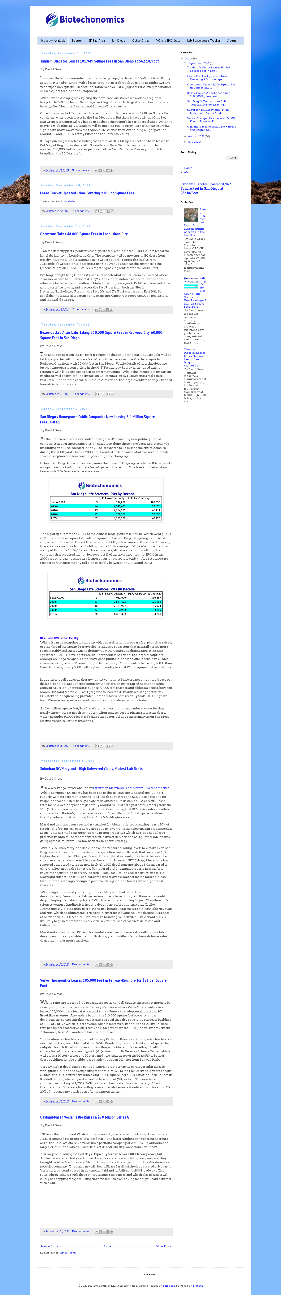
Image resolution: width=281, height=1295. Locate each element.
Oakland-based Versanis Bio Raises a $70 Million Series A (84, 1117)
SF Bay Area (97, 40)
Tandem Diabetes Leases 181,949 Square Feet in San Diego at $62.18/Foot (99, 61)
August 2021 (196, 136)
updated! (71, 201)
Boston (77, 40)
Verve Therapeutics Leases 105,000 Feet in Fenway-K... (211, 120)
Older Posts (163, 1246)
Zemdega (169, 1285)
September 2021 (199, 63)
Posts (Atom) (67, 1252)
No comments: (81, 170)
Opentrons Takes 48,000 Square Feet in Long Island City (84, 233)
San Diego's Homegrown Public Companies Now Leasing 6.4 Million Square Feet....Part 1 (195, 292)
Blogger (198, 1285)
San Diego (118, 40)
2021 (188, 58)
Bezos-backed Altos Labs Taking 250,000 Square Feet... (208, 94)
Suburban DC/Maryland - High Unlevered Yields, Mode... (208, 111)
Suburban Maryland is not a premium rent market (131, 788)
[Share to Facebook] (108, 170)
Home (107, 1246)
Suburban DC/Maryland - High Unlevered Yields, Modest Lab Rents (91, 768)
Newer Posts (49, 1246)
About (231, 40)
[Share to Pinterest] (111, 170)
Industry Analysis (53, 40)
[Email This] (97, 170)
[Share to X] (104, 170)
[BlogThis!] (100, 170)
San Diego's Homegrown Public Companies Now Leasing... (208, 103)
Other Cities (140, 40)
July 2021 (194, 141)
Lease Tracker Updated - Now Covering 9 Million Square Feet (87, 193)
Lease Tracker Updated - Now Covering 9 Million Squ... (207, 78)
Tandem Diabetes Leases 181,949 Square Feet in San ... (209, 69)
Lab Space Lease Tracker (203, 40)
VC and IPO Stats (168, 40)
